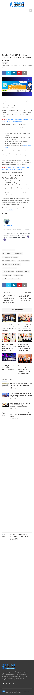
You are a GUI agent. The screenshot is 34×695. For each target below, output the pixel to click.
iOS (11, 210)
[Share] (4, 72)
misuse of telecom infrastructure (11, 264)
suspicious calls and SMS (22, 271)
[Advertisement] (17, 32)
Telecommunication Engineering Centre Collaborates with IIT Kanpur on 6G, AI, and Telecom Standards (24, 369)
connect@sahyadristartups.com (13, 680)
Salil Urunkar (28, 65)
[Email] (28, 237)
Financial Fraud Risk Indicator (10, 257)
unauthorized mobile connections (11, 279)
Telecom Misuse (6, 275)
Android (5, 210)
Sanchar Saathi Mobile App (9, 268)
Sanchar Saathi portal (8, 271)
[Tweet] (8, 72)
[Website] (4, 239)
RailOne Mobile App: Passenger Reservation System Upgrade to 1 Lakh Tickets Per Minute (9, 298)
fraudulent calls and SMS (8, 260)
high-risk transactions (24, 260)
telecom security (18, 275)
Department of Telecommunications (12, 253)
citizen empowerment (8, 249)
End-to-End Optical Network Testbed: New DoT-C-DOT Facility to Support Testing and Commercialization (24, 348)
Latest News (5, 63)
